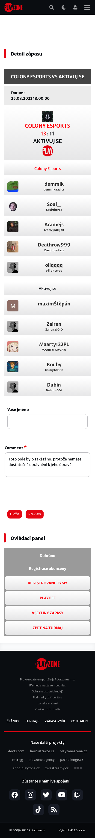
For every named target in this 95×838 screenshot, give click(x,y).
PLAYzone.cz (37, 830)
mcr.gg (17, 760)
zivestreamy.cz (56, 768)
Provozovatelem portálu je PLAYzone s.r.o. (47, 679)
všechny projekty (78, 768)
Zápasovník (55, 721)
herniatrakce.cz (42, 751)
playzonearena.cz (73, 751)
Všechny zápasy (47, 613)
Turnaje (32, 721)
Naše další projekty (47, 742)
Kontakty (79, 721)
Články (13, 721)
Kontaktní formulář (47, 709)
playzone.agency (42, 760)
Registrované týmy (47, 583)
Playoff (48, 598)
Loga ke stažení (48, 703)
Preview (34, 514)
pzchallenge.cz (71, 760)
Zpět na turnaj (48, 628)
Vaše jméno (18, 409)
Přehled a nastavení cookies (47, 685)
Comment (14, 447)
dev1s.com (16, 751)
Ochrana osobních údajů (47, 691)
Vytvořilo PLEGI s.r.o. (72, 830)
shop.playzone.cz (26, 768)
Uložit (14, 514)
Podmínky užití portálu (47, 697)
